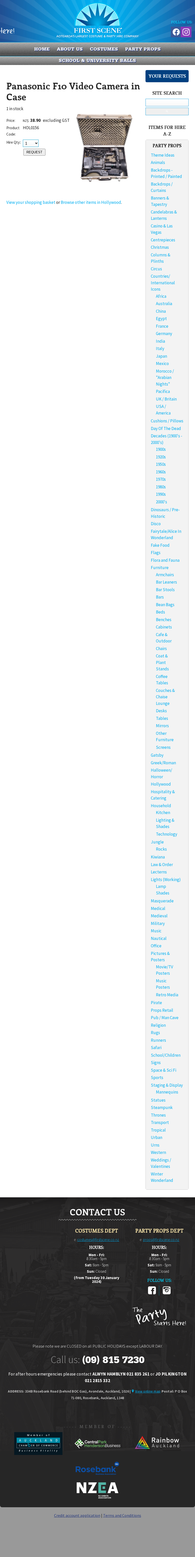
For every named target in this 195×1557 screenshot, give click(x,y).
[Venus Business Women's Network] (97, 1497)
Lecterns (159, 872)
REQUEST (34, 152)
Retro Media (167, 995)
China (161, 311)
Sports (157, 1077)
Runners (158, 1040)
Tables (162, 718)
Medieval (159, 916)
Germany (164, 333)
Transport (160, 1122)
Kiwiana (158, 857)
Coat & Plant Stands (162, 662)
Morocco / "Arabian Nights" (165, 377)
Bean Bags (165, 604)
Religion (158, 1025)
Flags (155, 552)
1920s (161, 457)
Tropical (158, 1130)
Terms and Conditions (122, 1515)
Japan (161, 356)
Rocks (161, 849)
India (160, 341)
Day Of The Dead (166, 428)
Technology (166, 834)
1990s (161, 494)
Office (156, 946)
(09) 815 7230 (113, 1360)
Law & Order (162, 864)
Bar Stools (165, 589)
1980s (161, 487)
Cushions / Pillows (167, 421)
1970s (161, 479)
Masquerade (162, 901)
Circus (156, 269)
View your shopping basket (30, 202)
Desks (161, 711)
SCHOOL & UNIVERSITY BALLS (97, 60)
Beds (160, 612)
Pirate (156, 1002)
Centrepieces (163, 240)
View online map (147, 1391)
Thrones (158, 1115)
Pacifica (163, 391)
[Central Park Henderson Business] (97, 1453)
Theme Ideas (162, 155)
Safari (156, 1047)
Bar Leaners (166, 582)
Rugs (155, 1032)
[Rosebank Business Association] (97, 1478)
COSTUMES (104, 49)
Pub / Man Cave (164, 1017)
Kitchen (163, 812)
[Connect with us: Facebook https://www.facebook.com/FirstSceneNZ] (175, 31)
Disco (156, 523)
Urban (156, 1137)
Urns (155, 1145)
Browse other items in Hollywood (91, 202)
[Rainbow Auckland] (156, 1453)
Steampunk (162, 1107)
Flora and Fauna (165, 560)
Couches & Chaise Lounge (165, 697)
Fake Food (160, 545)
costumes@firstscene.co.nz (98, 1239)
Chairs (161, 648)
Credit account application (77, 1515)
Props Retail (162, 1010)
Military (158, 923)
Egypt (161, 318)
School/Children (166, 1055)
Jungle (157, 842)
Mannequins (167, 1092)
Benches (163, 619)
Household (161, 805)
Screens (163, 747)
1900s (161, 449)
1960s (161, 472)
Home (42, 49)
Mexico (162, 363)
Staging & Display (167, 1085)
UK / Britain (166, 399)
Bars (160, 597)
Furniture (160, 567)
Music (156, 931)
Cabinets (164, 627)
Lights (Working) (166, 879)
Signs (156, 1062)
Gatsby (157, 755)
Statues (158, 1100)
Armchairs (165, 574)
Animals (158, 162)
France (162, 326)
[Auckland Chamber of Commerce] (38, 1453)
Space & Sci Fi (163, 1070)
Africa (161, 296)
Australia (164, 303)
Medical (158, 908)
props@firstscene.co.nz (161, 1239)
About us (70, 49)
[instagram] (166, 1293)
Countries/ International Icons (163, 282)
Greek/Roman (163, 763)
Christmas (160, 247)
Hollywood (161, 784)
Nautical (159, 938)
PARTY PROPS (143, 49)
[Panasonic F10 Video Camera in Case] (104, 191)
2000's (161, 502)
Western (158, 1152)
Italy (160, 348)
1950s (161, 464)
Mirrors (162, 725)
